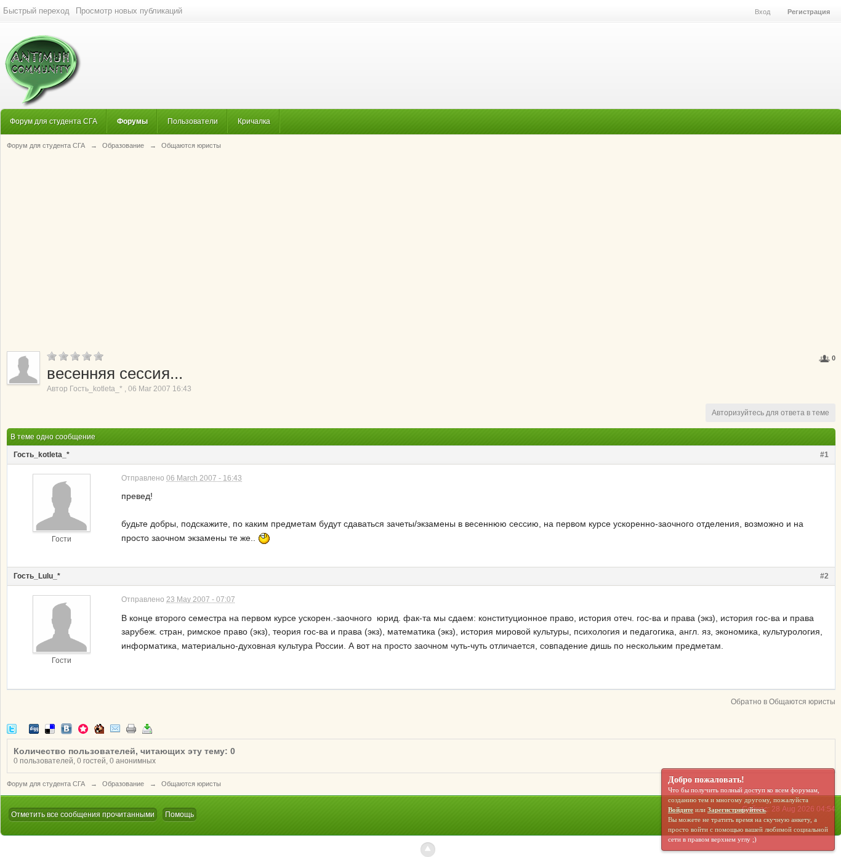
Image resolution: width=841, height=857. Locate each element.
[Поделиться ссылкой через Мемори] (83, 728)
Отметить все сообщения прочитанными (83, 814)
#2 (824, 576)
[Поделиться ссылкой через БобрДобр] (99, 728)
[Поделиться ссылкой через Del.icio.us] (50, 728)
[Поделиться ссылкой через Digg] (34, 728)
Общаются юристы (191, 783)
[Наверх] (427, 849)
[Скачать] (147, 728)
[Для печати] (131, 728)
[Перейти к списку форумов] (41, 64)
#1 (824, 454)
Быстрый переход (36, 10)
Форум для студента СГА (53, 121)
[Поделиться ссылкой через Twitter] (12, 728)
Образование (123, 783)
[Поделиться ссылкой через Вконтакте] (66, 728)
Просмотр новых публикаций (129, 10)
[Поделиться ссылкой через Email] (115, 728)
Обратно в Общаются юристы (783, 701)
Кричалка (254, 121)
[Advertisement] (421, 249)
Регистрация (808, 11)
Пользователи (192, 121)
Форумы (132, 121)
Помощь (179, 814)
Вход (762, 11)
